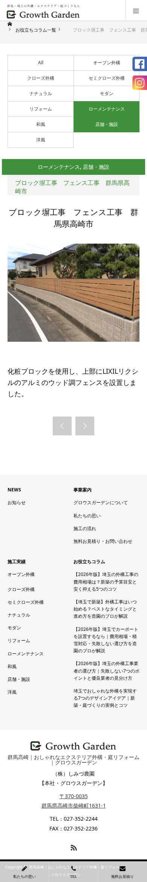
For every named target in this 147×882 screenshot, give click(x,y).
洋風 (40, 139)
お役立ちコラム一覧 (35, 30)
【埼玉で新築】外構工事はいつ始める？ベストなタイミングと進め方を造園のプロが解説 (105, 609)
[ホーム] (11, 24)
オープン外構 (106, 62)
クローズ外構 (40, 78)
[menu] (136, 10)
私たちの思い (87, 515)
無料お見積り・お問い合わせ (103, 541)
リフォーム (40, 109)
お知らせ (17, 502)
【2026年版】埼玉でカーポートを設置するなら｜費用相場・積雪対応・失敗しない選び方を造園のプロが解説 (106, 640)
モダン (106, 93)
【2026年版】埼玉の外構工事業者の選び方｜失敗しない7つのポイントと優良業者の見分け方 (106, 670)
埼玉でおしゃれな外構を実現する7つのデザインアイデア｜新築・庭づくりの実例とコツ (105, 698)
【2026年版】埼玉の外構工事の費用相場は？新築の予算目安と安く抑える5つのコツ (106, 581)
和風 (40, 124)
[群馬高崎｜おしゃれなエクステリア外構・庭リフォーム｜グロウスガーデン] (43, 10)
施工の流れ (85, 528)
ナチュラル (40, 93)
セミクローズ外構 (107, 78)
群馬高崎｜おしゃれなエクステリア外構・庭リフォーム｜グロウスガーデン (73, 760)
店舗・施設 (106, 124)
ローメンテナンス (107, 109)
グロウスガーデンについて (101, 502)
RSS (72, 846)
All (40, 62)
